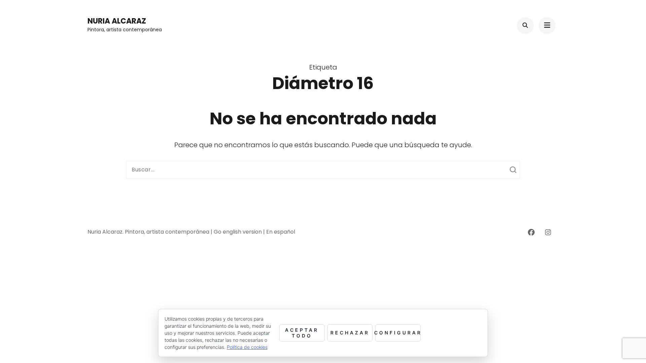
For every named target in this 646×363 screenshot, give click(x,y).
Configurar (398, 332)
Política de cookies (247, 347)
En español (280, 232)
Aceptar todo (302, 332)
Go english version (238, 232)
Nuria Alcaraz (116, 21)
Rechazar (349, 332)
